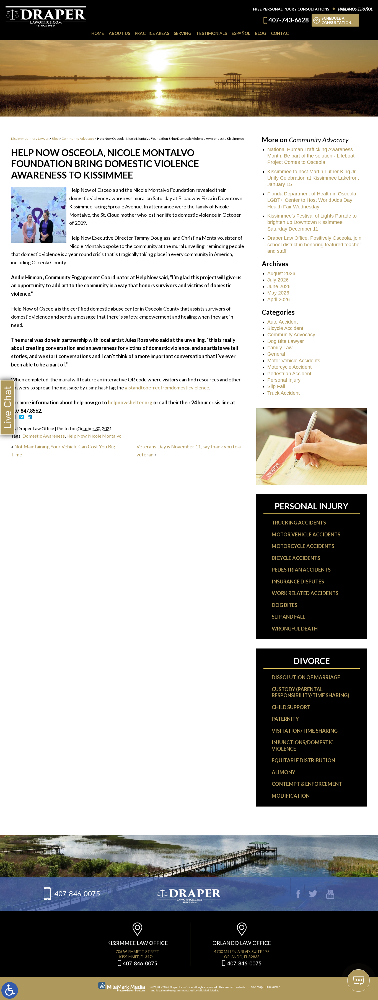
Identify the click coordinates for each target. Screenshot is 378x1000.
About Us (119, 33)
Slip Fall (276, 386)
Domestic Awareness (43, 435)
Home (97, 33)
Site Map (257, 987)
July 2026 (278, 280)
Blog (260, 33)
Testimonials (211, 33)
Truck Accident (283, 393)
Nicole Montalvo (104, 435)
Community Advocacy (77, 138)
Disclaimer (273, 987)
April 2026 (278, 299)
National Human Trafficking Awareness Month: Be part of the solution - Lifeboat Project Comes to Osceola (310, 156)
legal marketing (166, 990)
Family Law (279, 347)
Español (241, 33)
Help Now (76, 435)
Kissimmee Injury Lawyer (30, 138)
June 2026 (279, 286)
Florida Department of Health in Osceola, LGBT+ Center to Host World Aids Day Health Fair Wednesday (312, 200)
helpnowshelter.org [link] (130, 402)
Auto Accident (282, 322)
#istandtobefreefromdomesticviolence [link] (167, 387)
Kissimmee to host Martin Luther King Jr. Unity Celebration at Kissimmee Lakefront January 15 (313, 178)
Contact (281, 33)
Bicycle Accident (285, 328)
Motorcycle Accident (289, 367)
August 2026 (281, 273)
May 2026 (278, 293)
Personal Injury (284, 380)
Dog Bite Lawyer (285, 341)
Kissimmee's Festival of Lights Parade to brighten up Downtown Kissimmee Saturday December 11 (312, 222)
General (276, 354)
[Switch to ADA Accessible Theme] (9, 990)
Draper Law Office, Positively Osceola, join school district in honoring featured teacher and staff (314, 244)
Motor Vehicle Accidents (293, 360)
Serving (182, 33)
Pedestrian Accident (289, 373)
